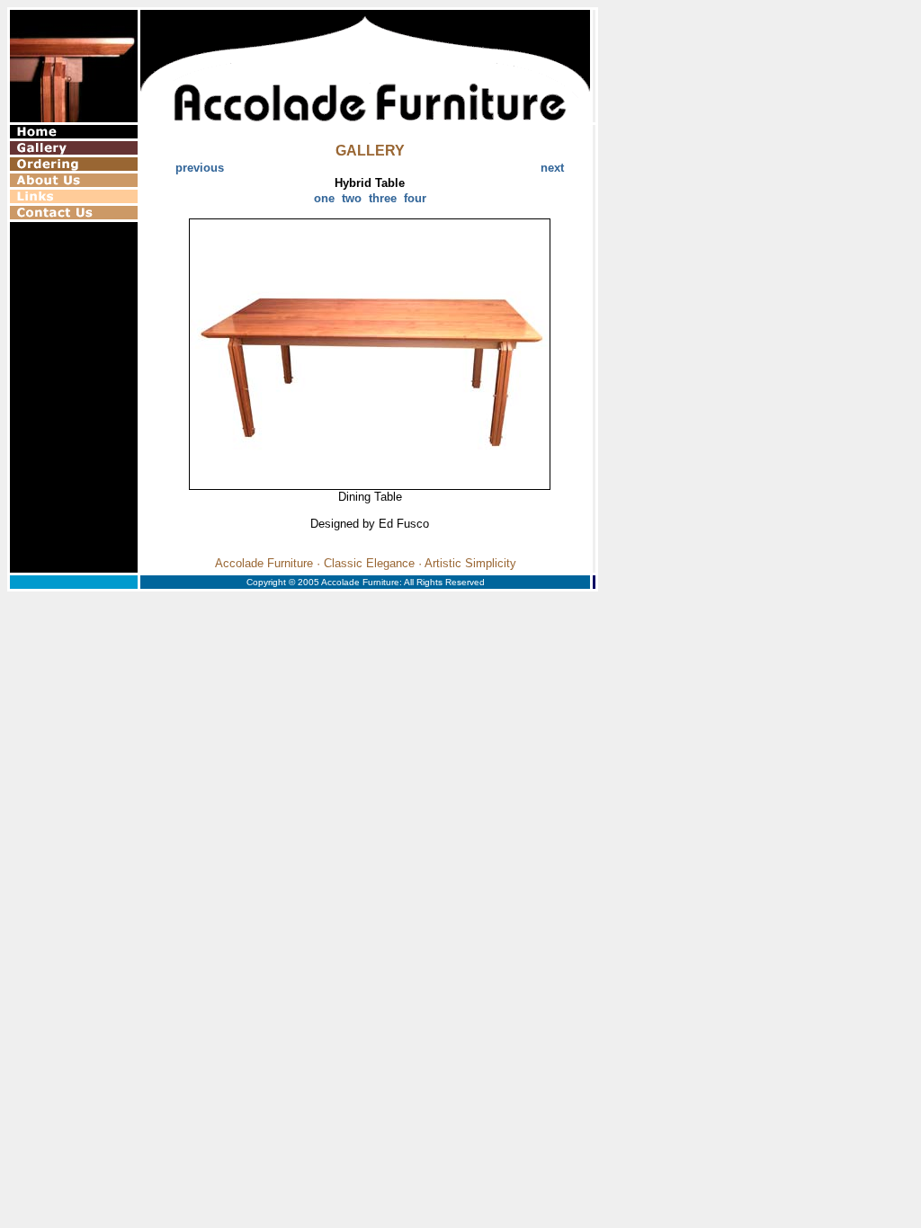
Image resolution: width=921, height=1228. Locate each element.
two (352, 198)
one (324, 198)
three (383, 198)
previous (199, 167)
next (552, 167)
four (415, 198)
